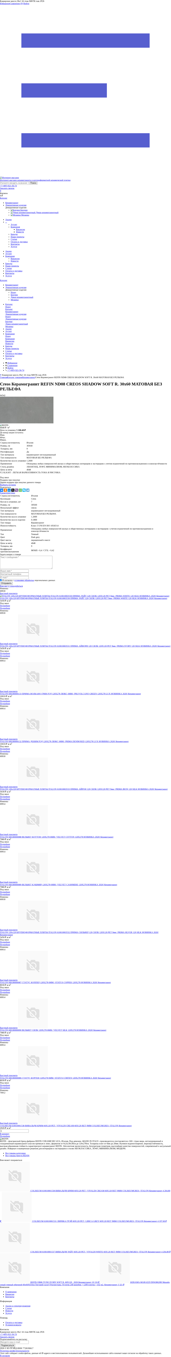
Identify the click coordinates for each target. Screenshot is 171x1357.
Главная (3, 377)
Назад (13, 292)
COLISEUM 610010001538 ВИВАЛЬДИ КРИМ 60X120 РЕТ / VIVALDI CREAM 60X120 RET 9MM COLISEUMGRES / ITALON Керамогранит (66, 1126)
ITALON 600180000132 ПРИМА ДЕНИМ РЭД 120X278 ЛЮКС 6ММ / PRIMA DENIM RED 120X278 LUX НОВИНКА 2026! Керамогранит (64, 741)
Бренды (14, 234)
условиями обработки (24, 580)
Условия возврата (13, 1325)
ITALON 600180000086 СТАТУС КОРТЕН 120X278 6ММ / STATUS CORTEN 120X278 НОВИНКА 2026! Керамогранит (55, 1078)
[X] (12, 490)
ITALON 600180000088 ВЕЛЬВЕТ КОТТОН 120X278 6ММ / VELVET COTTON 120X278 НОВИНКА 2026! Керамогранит (56, 837)
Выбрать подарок (8, 485)
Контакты (15, 244)
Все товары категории (15, 1153)
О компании (11, 1292)
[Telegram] (27, 490)
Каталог (3, 280)
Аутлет (14, 224)
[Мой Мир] (9, 490)
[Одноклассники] (5, 490)
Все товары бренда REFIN (17, 1155)
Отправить (6, 583)
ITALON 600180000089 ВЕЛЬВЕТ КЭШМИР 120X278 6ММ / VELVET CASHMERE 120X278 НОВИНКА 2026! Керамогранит (58, 885)
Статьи (14, 239)
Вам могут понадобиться (11, 586)
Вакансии (20, 229)
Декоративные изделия (15, 319)
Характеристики (7, 493)
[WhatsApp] (20, 490)
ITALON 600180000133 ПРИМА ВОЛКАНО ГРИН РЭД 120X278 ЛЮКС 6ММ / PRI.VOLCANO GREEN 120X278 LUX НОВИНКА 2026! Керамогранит (70, 694)
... (6, 222)
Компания (15, 227)
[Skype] (24, 490)
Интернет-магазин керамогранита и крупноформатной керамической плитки (35, 180)
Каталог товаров (14, 377)
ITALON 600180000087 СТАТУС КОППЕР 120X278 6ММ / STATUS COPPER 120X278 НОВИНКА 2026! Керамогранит (55, 982)
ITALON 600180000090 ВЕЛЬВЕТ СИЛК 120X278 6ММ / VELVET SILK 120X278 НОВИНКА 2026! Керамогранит (53, 1030)
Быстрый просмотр (9, 593)
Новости (20, 232)
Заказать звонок (7, 188)
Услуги (14, 246)
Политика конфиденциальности (14, 1351)
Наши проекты (17, 237)
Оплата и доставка (19, 242)
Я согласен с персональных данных (28, 580)
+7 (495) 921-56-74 (8, 186)
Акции (8, 219)
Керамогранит (28, 377)
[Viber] (16, 490)
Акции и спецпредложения (17, 1306)
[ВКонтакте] (1, 490)
